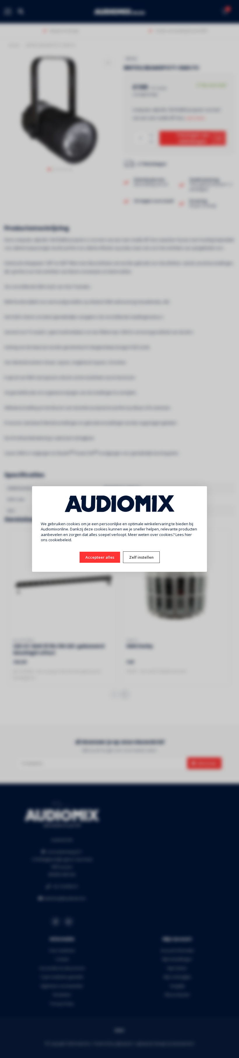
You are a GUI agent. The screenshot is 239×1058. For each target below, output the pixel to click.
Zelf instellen (141, 557)
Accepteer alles (99, 557)
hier (188, 534)
